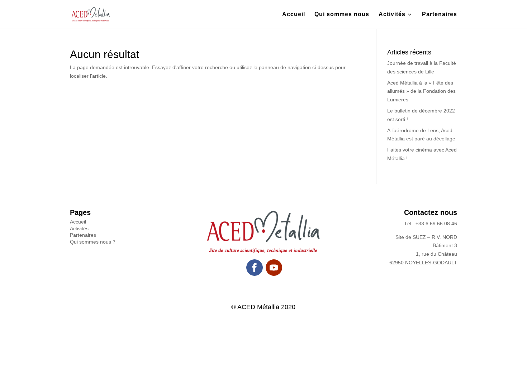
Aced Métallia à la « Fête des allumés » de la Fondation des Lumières (421, 91)
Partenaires (439, 14)
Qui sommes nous (341, 14)
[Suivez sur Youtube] (274, 267)
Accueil (293, 14)
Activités (392, 14)
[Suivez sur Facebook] (254, 267)
